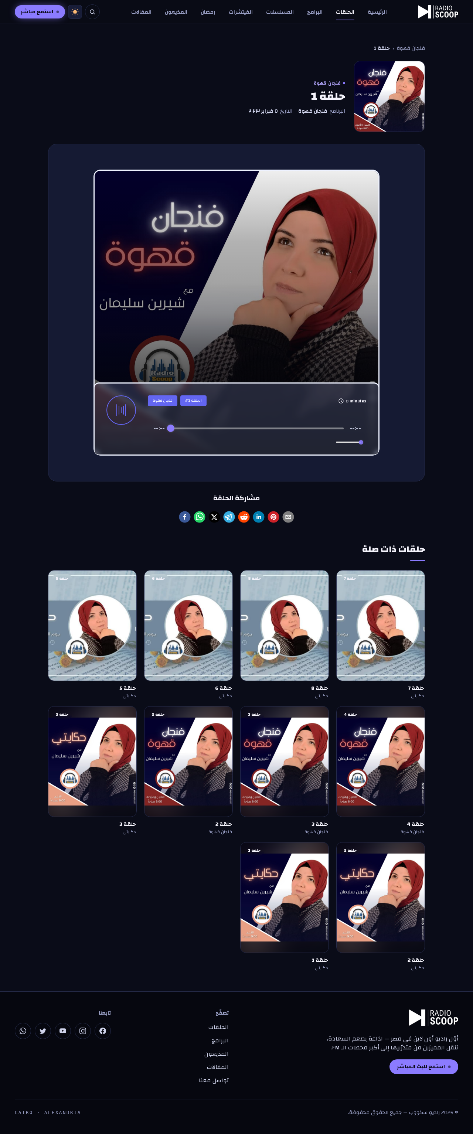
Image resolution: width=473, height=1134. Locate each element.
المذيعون (176, 12)
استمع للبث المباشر (421, 1067)
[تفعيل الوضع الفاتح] (75, 12)
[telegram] (229, 517)
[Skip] (288, 442)
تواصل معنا (214, 1080)
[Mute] (329, 442)
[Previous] (226, 442)
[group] (257, 437)
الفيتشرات (241, 12)
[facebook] (185, 517)
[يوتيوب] (63, 1031)
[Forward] (273, 442)
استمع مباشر (37, 12)
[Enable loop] (158, 442)
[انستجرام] (83, 1031)
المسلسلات (280, 12)
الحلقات (345, 12)
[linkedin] (259, 517)
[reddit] (244, 517)
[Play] (257, 442)
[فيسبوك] (103, 1031)
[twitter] (214, 517)
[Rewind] (241, 442)
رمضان (208, 12)
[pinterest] (273, 517)
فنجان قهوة (411, 48)
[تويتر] (43, 1031)
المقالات (141, 12)
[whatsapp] (199, 517)
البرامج (315, 12)
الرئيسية (377, 12)
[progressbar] (257, 428)
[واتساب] (23, 1031)
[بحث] (92, 11)
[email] (288, 517)
